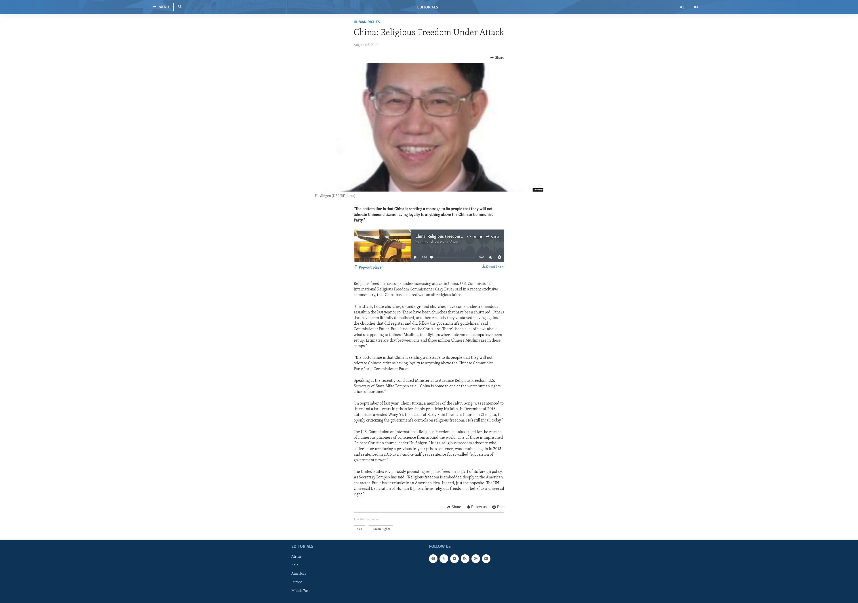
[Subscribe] (486, 558)
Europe (297, 582)
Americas (298, 574)
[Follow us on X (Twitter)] (444, 558)
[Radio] (682, 7)
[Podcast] (475, 558)
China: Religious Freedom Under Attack (449, 236)
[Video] (695, 7)
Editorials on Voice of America (443, 242)
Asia (294, 565)
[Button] (497, 58)
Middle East (300, 591)
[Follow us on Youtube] (454, 558)
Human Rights (367, 22)
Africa (296, 557)
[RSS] (465, 558)
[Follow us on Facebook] (433, 558)
